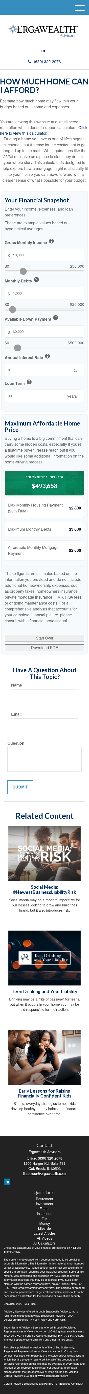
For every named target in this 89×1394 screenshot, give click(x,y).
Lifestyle (44, 1228)
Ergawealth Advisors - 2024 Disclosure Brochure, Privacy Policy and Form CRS (39, 1317)
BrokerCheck (12, 1251)
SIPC (71, 1335)
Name (16, 685)
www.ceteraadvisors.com (53, 1376)
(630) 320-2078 (47, 61)
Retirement (44, 1198)
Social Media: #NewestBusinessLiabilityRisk (44, 889)
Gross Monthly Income (29, 242)
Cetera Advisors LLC (39, 1331)
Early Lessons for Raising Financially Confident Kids (44, 1093)
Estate (44, 1208)
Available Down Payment (32, 318)
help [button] (51, 241)
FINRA (62, 1335)
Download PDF (44, 647)
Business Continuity (71, 1383)
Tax (44, 1218)
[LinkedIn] (43, 50)
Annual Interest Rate (27, 357)
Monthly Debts (22, 280)
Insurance (44, 1213)
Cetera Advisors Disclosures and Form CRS (30, 1383)
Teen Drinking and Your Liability (44, 991)
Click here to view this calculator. (43, 130)
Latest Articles (45, 1233)
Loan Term (18, 382)
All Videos (44, 1238)
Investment (44, 1203)
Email (16, 714)
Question (15, 743)
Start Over (44, 638)
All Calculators (44, 1243)
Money (44, 1223)
